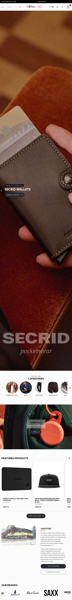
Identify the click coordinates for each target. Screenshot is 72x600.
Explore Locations (53, 572)
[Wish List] (62, 7)
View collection (35, 516)
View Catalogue (53, 566)
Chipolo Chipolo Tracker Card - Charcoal (16, 499)
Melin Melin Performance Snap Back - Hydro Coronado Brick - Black (47, 500)
